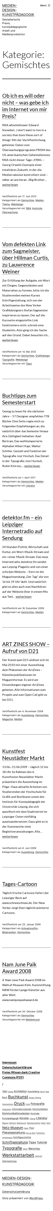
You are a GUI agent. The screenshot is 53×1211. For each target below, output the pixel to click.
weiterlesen (10, 184)
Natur (48, 1123)
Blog (47, 1092)
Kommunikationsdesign (16, 1113)
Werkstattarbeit (18, 1155)
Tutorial (42, 1142)
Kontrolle (37, 208)
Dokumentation (7, 1104)
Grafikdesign (42, 355)
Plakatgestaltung (13, 1132)
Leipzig (32, 1118)
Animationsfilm (29, 928)
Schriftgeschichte (22, 1137)
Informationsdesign (22, 1109)
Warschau (34, 1148)
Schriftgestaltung (15, 1142)
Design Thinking (35, 1098)
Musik (43, 1123)
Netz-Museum (12, 1127)
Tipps (29, 363)
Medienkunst (33, 1019)
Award (42, 1092)
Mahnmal (12, 1123)
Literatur (30, 485)
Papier (26, 1128)
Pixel (31, 1128)
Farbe (28, 1104)
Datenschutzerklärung (17, 1067)
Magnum (5, 1123)
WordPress (36, 1198)
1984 (28, 208)
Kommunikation (40, 1109)
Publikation (40, 1133)
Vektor (25, 1149)
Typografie (8, 359)
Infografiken (6, 1109)
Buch (4, 1097)
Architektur (20, 1091)
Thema (6, 204)
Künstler (24, 1118)
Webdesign (17, 204)
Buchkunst (18, 1096)
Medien (39, 200)
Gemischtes (27, 200)
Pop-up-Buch (31, 1133)
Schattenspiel (7, 1138)
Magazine (7, 719)
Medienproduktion (33, 1123)
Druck (19, 1103)
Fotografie (37, 1103)
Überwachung (10, 212)
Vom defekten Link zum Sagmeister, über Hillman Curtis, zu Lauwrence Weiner (25, 258)
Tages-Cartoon (19, 884)
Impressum (9, 1062)
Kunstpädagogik (10, 1118)
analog (10, 1092)
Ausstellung (27, 715)
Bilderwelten (9, 932)
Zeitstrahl (38, 1156)
